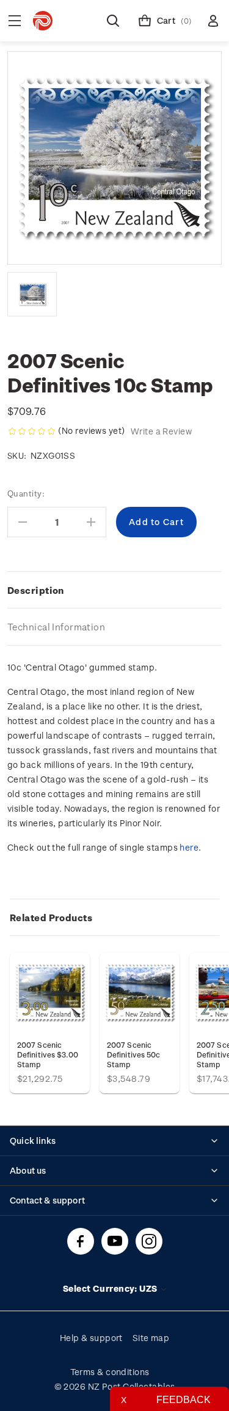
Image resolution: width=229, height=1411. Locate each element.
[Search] (113, 21)
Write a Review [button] (161, 431)
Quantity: (26, 493)
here (189, 847)
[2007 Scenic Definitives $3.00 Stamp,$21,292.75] (50, 993)
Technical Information (56, 626)
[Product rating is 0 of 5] (31, 431)
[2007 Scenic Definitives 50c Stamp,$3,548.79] (139, 993)
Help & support (91, 1338)
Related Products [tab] (51, 917)
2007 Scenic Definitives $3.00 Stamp (47, 1054)
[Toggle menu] (14, 20)
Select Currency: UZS (111, 1288)
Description (35, 590)
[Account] (213, 21)
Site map (151, 1338)
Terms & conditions (110, 1372)
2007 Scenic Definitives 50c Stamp (133, 1054)
